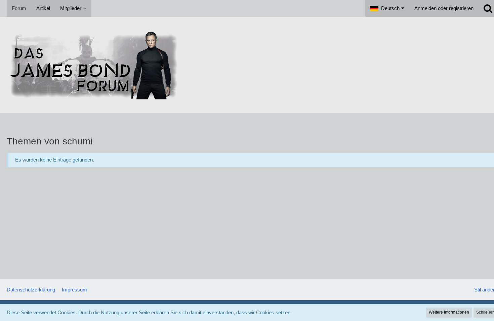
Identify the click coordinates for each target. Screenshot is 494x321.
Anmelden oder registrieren (444, 8)
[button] (387, 8)
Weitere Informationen (449, 312)
